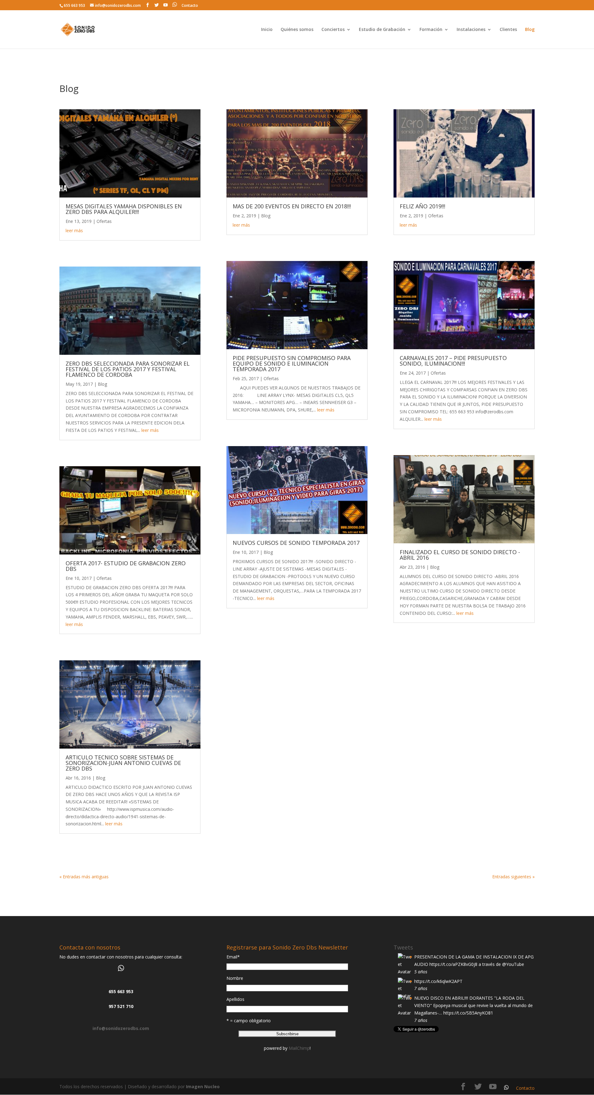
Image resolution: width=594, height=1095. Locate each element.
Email (233, 957)
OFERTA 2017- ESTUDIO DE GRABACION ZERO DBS (126, 565)
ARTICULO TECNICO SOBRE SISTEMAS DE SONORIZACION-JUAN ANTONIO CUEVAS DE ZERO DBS (123, 763)
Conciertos (333, 29)
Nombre (234, 978)
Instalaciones (471, 29)
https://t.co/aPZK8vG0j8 (453, 964)
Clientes (508, 29)
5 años (420, 972)
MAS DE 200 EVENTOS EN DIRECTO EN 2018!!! (292, 206)
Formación (431, 29)
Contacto (190, 5)
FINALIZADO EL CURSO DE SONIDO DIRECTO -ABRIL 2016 (460, 554)
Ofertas (104, 221)
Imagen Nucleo (203, 1086)
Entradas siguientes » (513, 877)
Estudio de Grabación (382, 29)
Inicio (267, 29)
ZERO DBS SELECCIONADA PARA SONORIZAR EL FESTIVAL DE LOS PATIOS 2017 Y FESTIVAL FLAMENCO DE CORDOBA (128, 369)
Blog (530, 29)
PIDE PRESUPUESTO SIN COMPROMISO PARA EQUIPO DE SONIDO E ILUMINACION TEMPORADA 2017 (292, 363)
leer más (74, 230)
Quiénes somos (297, 29)
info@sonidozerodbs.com (121, 1028)
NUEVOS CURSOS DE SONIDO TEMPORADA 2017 (296, 542)
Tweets (403, 947)
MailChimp (299, 1048)
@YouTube (513, 964)
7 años (420, 988)
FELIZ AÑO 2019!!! (422, 206)
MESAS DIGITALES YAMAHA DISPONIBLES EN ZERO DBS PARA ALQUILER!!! (124, 208)
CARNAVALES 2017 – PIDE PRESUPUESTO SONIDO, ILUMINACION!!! (453, 360)
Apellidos (235, 999)
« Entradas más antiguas (84, 877)
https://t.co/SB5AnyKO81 (468, 1013)
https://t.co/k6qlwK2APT (438, 981)
